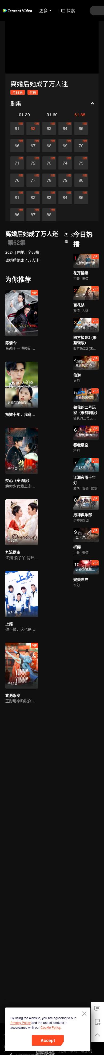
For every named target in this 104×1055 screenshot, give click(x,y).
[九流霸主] (21, 522)
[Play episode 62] (33, 128)
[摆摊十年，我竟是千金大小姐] (21, 385)
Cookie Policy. (51, 1027)
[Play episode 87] (33, 214)
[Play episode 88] (49, 214)
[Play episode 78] (49, 180)
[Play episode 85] (81, 197)
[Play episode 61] (17, 128)
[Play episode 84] (65, 197)
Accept (48, 1040)
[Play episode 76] (17, 180)
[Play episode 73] (49, 163)
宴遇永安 (12, 695)
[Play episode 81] (17, 197)
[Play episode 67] (33, 145)
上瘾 (9, 623)
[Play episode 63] (49, 128)
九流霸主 (12, 552)
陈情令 (11, 342)
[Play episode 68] (49, 145)
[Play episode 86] (17, 214)
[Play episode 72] (33, 163)
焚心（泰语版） (18, 480)
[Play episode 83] (49, 197)
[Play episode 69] (65, 145)
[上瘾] (21, 594)
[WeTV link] (17, 10)
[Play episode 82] (33, 197)
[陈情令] (21, 313)
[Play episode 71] (17, 163)
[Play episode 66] (17, 145)
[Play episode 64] (65, 128)
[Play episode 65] (81, 128)
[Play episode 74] (65, 163)
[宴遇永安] (21, 666)
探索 (70, 10)
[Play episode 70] (81, 145)
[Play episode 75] (81, 163)
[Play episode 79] (65, 180)
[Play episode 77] (33, 180)
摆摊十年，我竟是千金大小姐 (29, 414)
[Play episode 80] (81, 180)
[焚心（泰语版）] (21, 451)
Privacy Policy (20, 1022)
